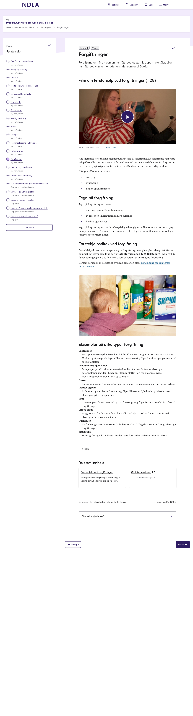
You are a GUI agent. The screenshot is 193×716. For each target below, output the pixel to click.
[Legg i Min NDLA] (173, 48)
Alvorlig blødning (18, 118)
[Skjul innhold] (49, 45)
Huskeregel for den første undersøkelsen (29, 183)
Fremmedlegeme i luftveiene (24, 142)
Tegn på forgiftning (96, 197)
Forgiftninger (16, 159)
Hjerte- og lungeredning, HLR (24, 85)
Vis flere (29, 227)
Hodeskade (16, 102)
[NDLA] (30, 5)
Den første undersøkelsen (22, 61)
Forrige (75, 544)
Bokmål (115, 4)
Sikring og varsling (19, 69)
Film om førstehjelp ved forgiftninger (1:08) (117, 80)
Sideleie (14, 77)
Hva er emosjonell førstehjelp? (24, 216)
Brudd (13, 126)
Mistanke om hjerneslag (21, 175)
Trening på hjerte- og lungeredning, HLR (29, 208)
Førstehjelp (46, 27)
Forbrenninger (17, 151)
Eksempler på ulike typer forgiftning (111, 344)
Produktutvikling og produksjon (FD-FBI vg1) (29, 22)
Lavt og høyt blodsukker (22, 167)
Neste (181, 544)
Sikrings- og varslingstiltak (22, 191)
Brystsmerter (16, 110)
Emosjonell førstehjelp (21, 94)
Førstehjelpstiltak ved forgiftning (108, 243)
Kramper (14, 134)
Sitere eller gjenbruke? (93, 516)
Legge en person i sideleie (23, 200)
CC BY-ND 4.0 (109, 147)
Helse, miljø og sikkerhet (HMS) (20, 27)
